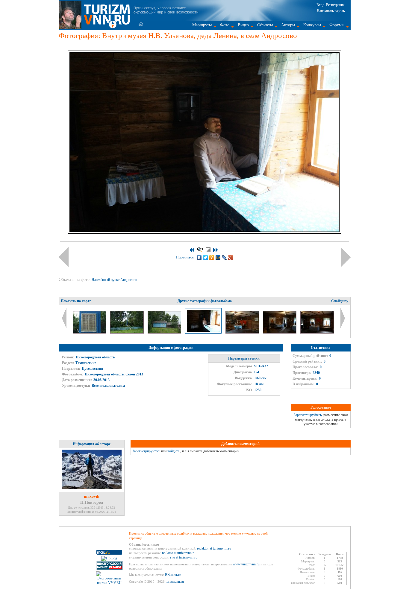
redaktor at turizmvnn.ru (214, 548)
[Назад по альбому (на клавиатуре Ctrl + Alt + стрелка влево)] (64, 257)
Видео (243, 25)
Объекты (265, 25)
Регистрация (335, 5)
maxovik (91, 496)
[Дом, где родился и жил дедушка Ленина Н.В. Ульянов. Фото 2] (165, 332)
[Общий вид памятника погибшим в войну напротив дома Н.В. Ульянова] (127, 332)
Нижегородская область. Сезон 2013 (114, 374)
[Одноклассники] (212, 257)
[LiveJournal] (224, 257)
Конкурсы (312, 25)
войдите (173, 451)
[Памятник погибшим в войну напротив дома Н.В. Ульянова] (90, 332)
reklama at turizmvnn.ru (179, 553)
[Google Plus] (231, 257)
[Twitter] (205, 257)
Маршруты (202, 25)
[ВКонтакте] (199, 257)
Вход (320, 5)
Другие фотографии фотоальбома (205, 301)
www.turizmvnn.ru (246, 564)
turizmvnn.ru (175, 581)
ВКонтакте (173, 575)
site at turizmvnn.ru (183, 557)
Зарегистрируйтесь (308, 415)
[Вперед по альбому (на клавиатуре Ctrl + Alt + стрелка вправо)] (346, 257)
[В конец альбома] (215, 250)
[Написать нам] (141, 24)
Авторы (288, 25)
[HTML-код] (200, 249)
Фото (224, 25)
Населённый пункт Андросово (115, 280)
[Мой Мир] (218, 257)
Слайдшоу (339, 301)
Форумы (336, 25)
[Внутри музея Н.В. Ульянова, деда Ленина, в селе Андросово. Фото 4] (317, 332)
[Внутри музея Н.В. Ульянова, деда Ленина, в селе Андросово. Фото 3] (280, 332)
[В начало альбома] (192, 250)
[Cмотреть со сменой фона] (208, 249)
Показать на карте (76, 301)
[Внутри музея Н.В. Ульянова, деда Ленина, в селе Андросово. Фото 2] (242, 332)
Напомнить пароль (331, 11)
